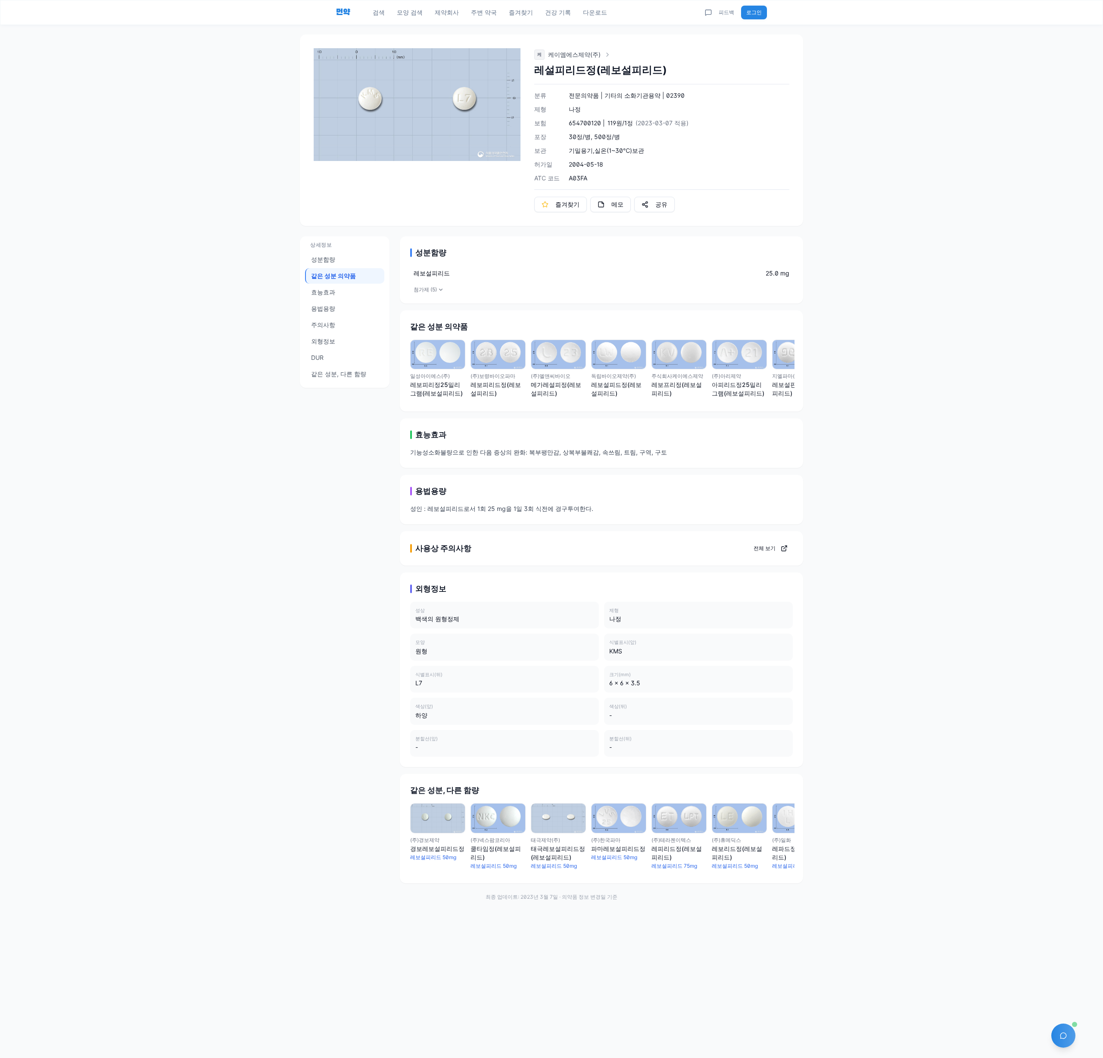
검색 (379, 12)
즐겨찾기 (521, 12)
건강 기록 (558, 12)
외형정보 (323, 341)
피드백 (726, 12)
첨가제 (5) (425, 289)
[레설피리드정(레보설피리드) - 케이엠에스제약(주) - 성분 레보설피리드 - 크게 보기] (417, 104)
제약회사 (447, 12)
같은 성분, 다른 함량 (338, 373)
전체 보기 (765, 548)
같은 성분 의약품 (333, 275)
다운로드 (595, 12)
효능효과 (323, 292)
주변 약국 (484, 12)
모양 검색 (410, 12)
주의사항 (323, 324)
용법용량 (323, 308)
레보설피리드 (432, 273)
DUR (317, 357)
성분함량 (323, 259)
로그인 (754, 12)
